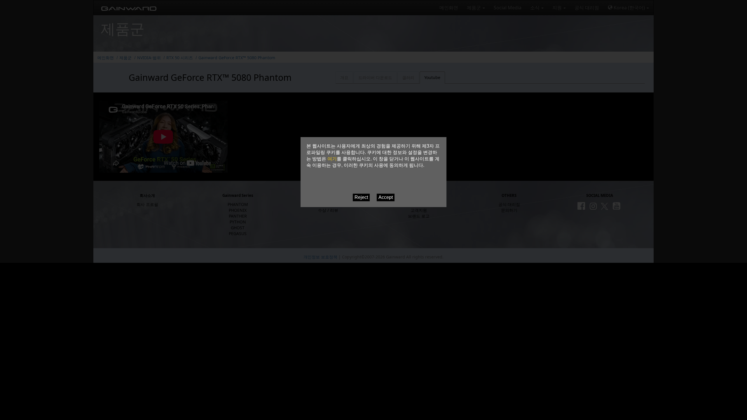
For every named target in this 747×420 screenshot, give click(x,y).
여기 (332, 158)
